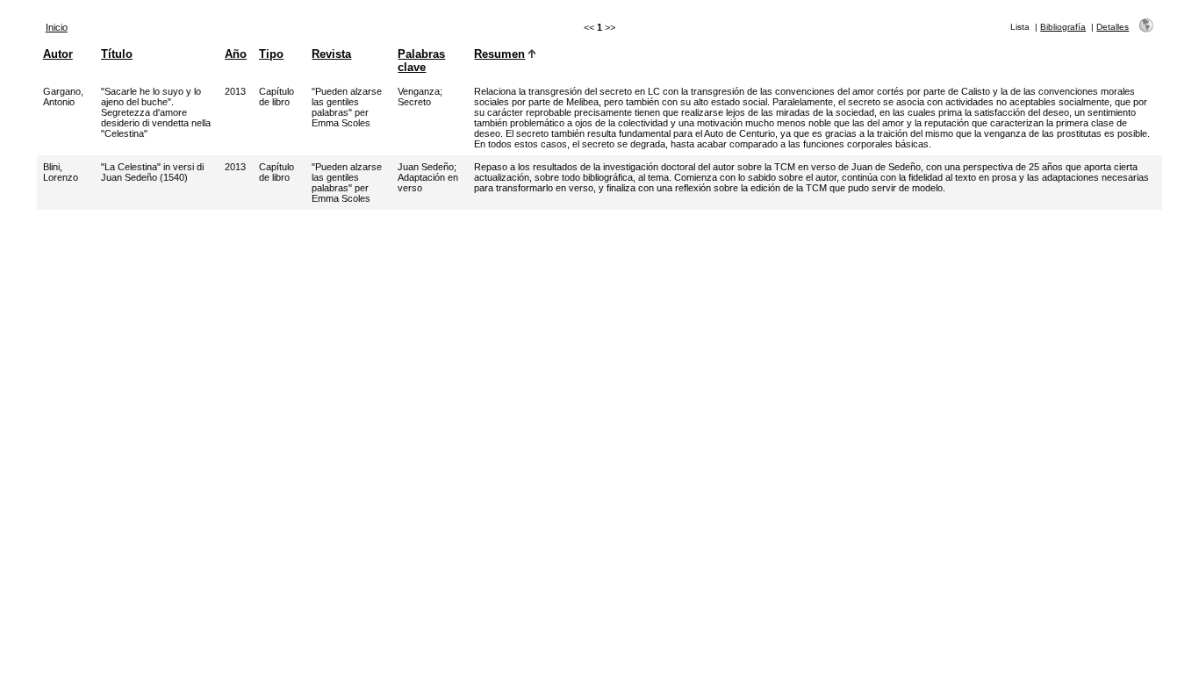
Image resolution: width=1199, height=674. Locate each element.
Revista (331, 54)
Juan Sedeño (426, 166)
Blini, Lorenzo (60, 172)
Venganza (419, 91)
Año (236, 54)
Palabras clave (421, 60)
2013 (235, 91)
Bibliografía (1063, 27)
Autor (58, 54)
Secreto (414, 102)
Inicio (57, 27)
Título (117, 54)
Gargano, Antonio (63, 96)
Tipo (271, 54)
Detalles (1112, 27)
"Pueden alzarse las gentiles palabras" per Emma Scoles (347, 107)
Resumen (499, 54)
